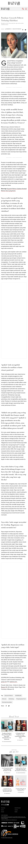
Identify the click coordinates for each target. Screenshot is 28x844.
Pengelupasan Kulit (21, 699)
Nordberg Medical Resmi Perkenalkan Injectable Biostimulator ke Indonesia (7, 736)
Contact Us (16, 809)
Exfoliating (11, 699)
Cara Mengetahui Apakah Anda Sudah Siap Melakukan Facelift (7, 769)
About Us (2, 809)
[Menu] (26, 9)
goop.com (4, 681)
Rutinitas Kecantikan (7, 702)
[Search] (23, 9)
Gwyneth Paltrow (9, 695)
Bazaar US (4, 687)
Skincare (4, 699)
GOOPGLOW (18, 695)
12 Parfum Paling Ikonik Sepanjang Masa (21, 789)
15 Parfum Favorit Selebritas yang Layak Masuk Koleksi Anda (20, 735)
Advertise (16, 811)
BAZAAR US (8, 29)
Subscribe (2, 811)
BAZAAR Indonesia (7, 741)
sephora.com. (13, 681)
